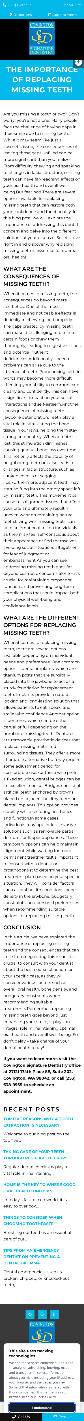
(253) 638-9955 (20, 5)
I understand (42, 1407)
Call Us (23, 1417)
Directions (22, 15)
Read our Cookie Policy (39, 1397)
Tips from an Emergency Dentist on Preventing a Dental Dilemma (31, 1256)
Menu (68, 5)
